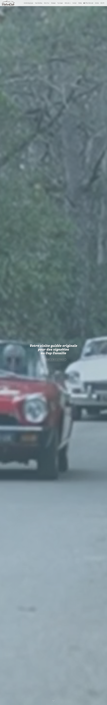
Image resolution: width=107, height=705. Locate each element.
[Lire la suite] (53, 700)
